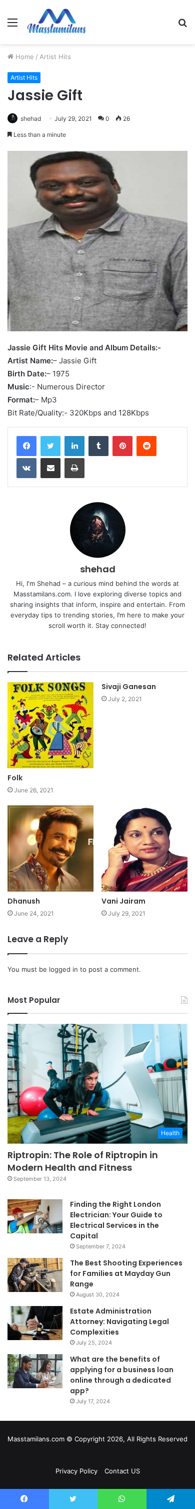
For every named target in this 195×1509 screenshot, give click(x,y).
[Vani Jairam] (145, 848)
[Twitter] (50, 446)
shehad (30, 118)
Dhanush (24, 901)
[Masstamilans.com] (56, 22)
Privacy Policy (77, 1471)
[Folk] (51, 725)
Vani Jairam (124, 901)
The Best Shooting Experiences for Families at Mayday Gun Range (126, 1273)
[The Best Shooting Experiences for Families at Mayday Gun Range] (35, 1275)
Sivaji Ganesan (129, 687)
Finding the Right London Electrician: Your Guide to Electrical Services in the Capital (116, 1220)
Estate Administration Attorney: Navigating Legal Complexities (119, 1321)
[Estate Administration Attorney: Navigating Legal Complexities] (35, 1323)
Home (24, 57)
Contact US (122, 1471)
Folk (15, 778)
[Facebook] (26, 446)
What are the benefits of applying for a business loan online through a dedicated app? (122, 1375)
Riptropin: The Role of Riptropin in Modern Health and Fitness (83, 1161)
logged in (63, 969)
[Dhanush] (51, 848)
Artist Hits (55, 57)
